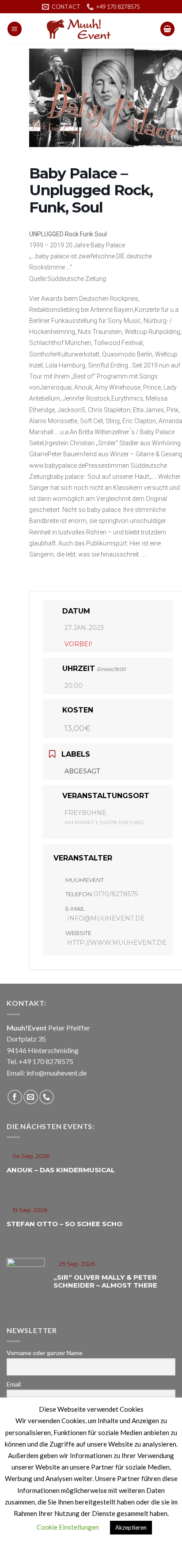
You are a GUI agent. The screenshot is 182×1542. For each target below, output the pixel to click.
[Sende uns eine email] (30, 1097)
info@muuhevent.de (106, 918)
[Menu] (15, 29)
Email (14, 1384)
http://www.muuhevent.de (117, 943)
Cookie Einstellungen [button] (68, 1527)
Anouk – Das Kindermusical (61, 1170)
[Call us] (46, 1097)
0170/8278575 (116, 894)
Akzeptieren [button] (131, 1527)
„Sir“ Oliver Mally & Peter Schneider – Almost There (105, 1281)
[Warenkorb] (167, 29)
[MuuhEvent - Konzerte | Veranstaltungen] (91, 28)
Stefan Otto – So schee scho (64, 1224)
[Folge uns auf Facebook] (15, 1097)
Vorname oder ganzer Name (45, 1352)
